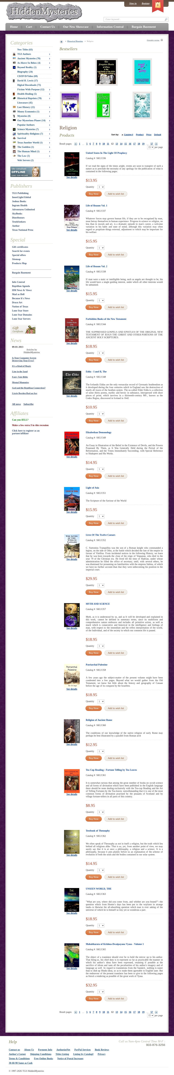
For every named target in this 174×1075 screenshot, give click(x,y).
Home (14, 26)
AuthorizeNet (63, 1049)
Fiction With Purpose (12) (30, 89)
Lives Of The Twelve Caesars (100, 535)
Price (148, 135)
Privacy (102, 1054)
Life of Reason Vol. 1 (96, 205)
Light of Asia (92, 488)
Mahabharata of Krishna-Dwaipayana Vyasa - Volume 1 (115, 944)
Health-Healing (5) (27, 94)
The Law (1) (23, 156)
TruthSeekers (19, 222)
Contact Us (47, 26)
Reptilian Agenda (21, 286)
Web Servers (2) (25, 160)
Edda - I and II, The (96, 371)
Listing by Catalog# (83, 1054)
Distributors (18, 217)
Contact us (14, 1049)
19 (143, 144)
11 (108, 144)
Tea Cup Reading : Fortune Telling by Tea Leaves (111, 770)
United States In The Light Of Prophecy (106, 153)
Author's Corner (17, 1054)
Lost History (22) (26, 107)
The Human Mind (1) (28, 151)
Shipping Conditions (40, 1054)
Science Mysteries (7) (28, 129)
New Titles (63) (25, 49)
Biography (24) (25, 71)
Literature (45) (25, 102)
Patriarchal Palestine (96, 664)
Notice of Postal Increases (70, 1058)
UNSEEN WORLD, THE (98, 889)
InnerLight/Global (21, 197)
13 (117, 144)
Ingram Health (19, 205)
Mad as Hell (18, 294)
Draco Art (17, 302)
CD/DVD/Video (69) (27, 76)
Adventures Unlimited (23, 209)
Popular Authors (25, 125)
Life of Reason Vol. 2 (96, 266)
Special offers (19, 255)
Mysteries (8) (24, 116)
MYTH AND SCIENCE (98, 604)
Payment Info (45, 1049)
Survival (21, 138)
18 (139, 144)
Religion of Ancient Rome (99, 720)
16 (130, 144)
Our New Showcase (76, 26)
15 (125, 144)
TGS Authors (24, 54)
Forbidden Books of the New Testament (106, 319)
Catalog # (128, 135)
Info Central (18, 282)
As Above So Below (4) (28, 63)
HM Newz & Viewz (22, 290)
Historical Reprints (75, 41)
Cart (29, 26)
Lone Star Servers (21, 319)
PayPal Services (82, 1049)
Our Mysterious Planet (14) (31, 120)
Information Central (110, 26)
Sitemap (16, 259)
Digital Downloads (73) (29, 85)
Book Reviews (102, 1049)
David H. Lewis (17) (27, 80)
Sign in (133, 3)
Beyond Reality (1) (27, 67)
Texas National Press (22, 230)
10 (103, 144)
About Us (29, 1049)
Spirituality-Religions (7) (30, 133)
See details (71, 177)
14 (121, 144)
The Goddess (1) (25, 147)
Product (140, 135)
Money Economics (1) (28, 111)
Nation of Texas (20, 306)
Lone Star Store (20, 310)
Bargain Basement (21, 272)
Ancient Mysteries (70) (28, 58)
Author (16, 226)
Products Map (19, 263)
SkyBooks (17, 213)
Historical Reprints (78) (29, 98)
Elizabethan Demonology (98, 432)
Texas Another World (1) (30, 142)
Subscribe (28, 404)
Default (157, 135)
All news (16, 404)
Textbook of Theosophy (98, 830)
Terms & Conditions (19, 1058)
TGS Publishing (20, 193)
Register (146, 3)
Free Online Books (43, 1058)
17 (134, 144)
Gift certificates (20, 247)
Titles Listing (62, 1054)
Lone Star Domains (22, 314)
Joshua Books (19, 201)
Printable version (153, 40)
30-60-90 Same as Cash (20, 1063)
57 (152, 144)
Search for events (21, 251)
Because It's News (21, 298)
